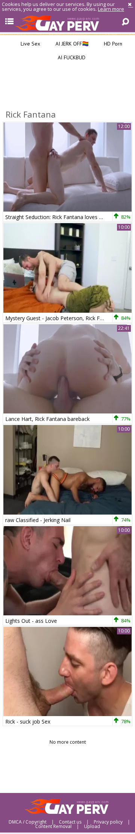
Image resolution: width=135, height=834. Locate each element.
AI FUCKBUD (71, 57)
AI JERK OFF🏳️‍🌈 (71, 43)
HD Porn (112, 43)
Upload (92, 826)
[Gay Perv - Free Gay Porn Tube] (67, 22)
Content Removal (53, 826)
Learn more (111, 9)
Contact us (70, 822)
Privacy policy (108, 822)
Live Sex (29, 43)
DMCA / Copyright (27, 822)
